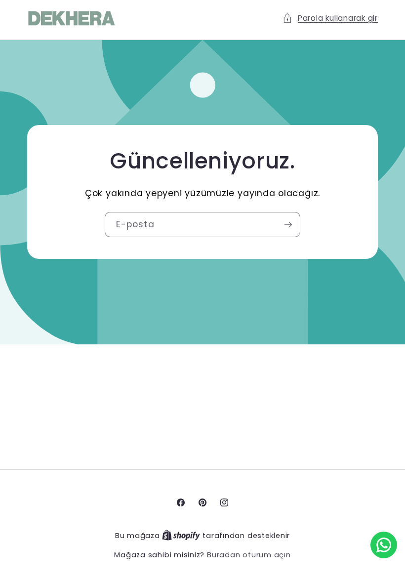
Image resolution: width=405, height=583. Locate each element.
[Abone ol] (288, 225)
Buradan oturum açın (249, 555)
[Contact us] (383, 545)
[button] (330, 18)
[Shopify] (182, 536)
